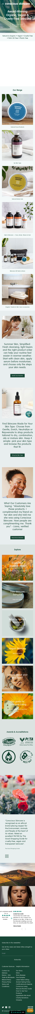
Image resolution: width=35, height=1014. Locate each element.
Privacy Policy (6, 982)
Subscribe (17, 960)
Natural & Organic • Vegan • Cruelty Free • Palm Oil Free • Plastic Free (17, 37)
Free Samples (20, 977)
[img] (6, 915)
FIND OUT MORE (17, 599)
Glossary (19, 1000)
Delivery (4, 973)
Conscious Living (21, 986)
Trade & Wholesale (8, 977)
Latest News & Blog (22, 980)
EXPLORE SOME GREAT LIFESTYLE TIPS (17, 710)
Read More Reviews (17, 537)
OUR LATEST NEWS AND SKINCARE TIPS (17, 572)
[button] (22, 929)
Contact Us (5, 971)
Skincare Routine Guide (24, 989)
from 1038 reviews (5, 918)
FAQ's (18, 973)
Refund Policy (6, 980)
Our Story (19, 971)
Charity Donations (22, 998)
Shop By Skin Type (17, 25)
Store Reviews (20, 975)
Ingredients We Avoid (23, 995)
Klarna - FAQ (6, 975)
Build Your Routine (17, 375)
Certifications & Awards (24, 984)
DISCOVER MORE (17, 653)
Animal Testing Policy (23, 982)
